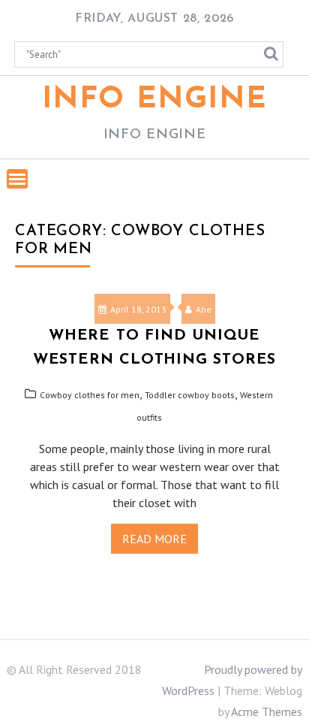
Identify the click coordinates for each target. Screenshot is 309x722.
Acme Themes (266, 711)
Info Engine (155, 100)
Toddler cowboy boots (190, 394)
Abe (204, 309)
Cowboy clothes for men (90, 394)
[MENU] (17, 178)
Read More (154, 538)
